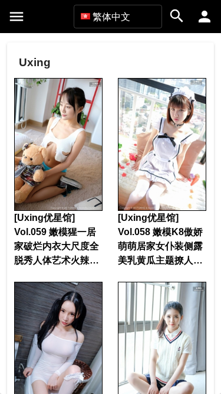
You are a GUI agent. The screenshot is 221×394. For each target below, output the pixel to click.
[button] (118, 16)
